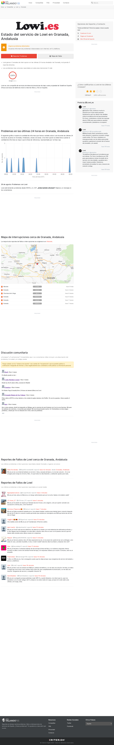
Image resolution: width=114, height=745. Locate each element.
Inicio (30, 3)
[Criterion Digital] (57, 740)
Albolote (49, 241)
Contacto (66, 3)
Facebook (70, 726)
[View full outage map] (37, 263)
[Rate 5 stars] (101, 91)
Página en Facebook (86, 36)
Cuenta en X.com (85, 33)
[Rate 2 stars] (91, 91)
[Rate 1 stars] (87, 91)
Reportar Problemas (20, 56)
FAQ (47, 3)
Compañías (39, 3)
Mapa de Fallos (57, 56)
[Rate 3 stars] (94, 91)
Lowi (17, 7)
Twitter (69, 723)
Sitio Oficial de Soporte (87, 39)
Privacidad (56, 3)
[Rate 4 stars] (97, 91)
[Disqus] (37, 391)
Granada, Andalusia (62, 470)
